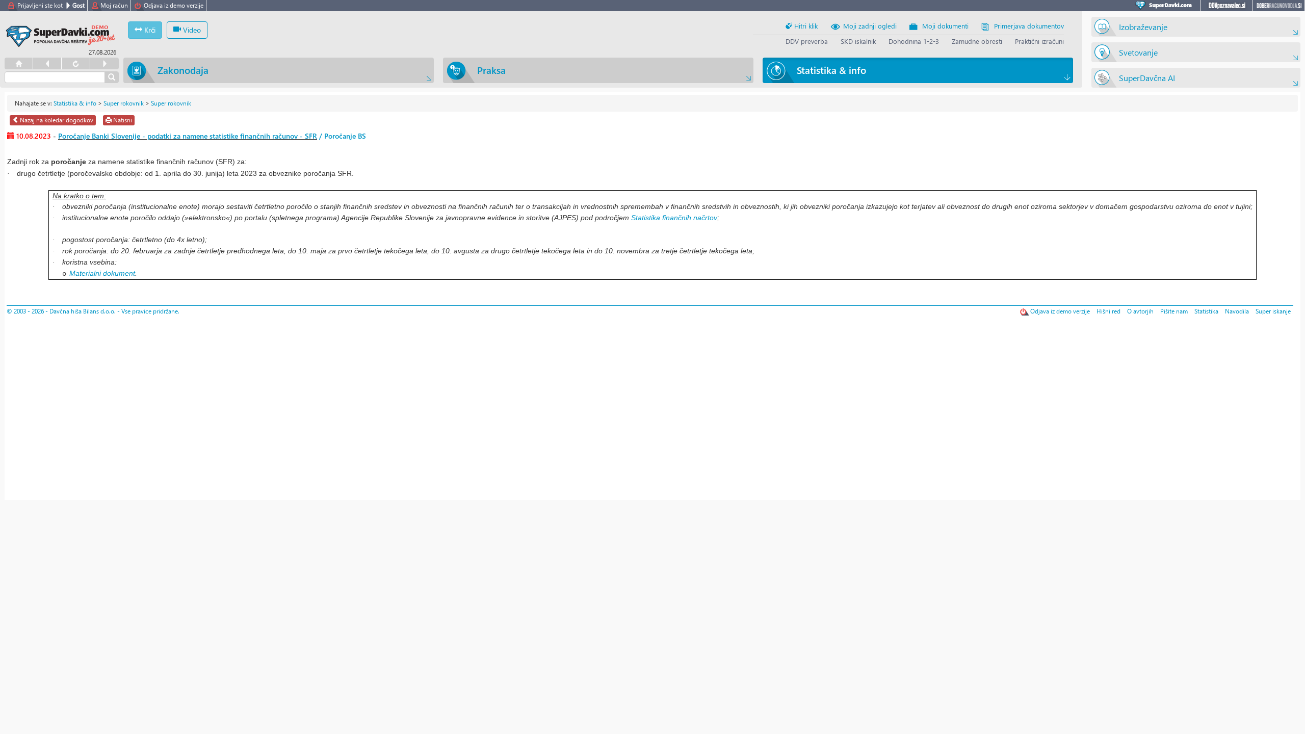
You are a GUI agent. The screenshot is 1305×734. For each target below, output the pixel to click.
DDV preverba (807, 41)
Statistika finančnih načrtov (674, 218)
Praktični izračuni (1039, 41)
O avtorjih (1140, 311)
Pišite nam (1174, 311)
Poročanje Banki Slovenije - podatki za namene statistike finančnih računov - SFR (187, 136)
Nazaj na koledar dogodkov (55, 120)
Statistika (1206, 311)
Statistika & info (75, 103)
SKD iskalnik (858, 41)
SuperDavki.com (1165, 5)
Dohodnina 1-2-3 (914, 41)
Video (191, 30)
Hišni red (1108, 311)
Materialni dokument (102, 273)
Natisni (122, 120)
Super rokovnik (123, 103)
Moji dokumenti (945, 25)
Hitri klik (805, 25)
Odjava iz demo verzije (173, 5)
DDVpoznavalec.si (1227, 5)
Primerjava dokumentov (1029, 25)
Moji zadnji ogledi (870, 25)
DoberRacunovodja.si (1279, 5)
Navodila (1237, 311)
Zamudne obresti (977, 41)
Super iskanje (1273, 311)
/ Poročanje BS (341, 136)
